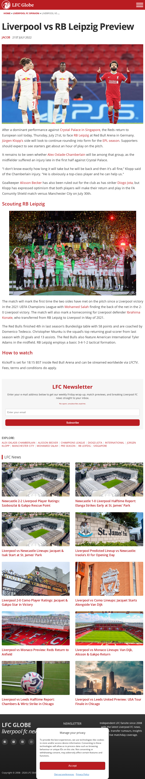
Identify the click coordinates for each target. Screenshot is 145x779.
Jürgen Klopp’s (12, 140)
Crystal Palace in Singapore (80, 130)
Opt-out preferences (64, 774)
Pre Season (68, 445)
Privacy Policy (82, 774)
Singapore (100, 445)
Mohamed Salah (77, 307)
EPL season (111, 140)
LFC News (12, 457)
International (114, 442)
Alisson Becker (31, 183)
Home (7, 13)
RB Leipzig (81, 135)
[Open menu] (139, 5)
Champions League (73, 442)
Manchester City (23, 445)
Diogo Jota (125, 183)
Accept (72, 765)
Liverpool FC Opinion (26, 13)
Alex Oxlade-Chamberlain (66, 154)
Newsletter (72, 723)
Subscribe (72, 422)
